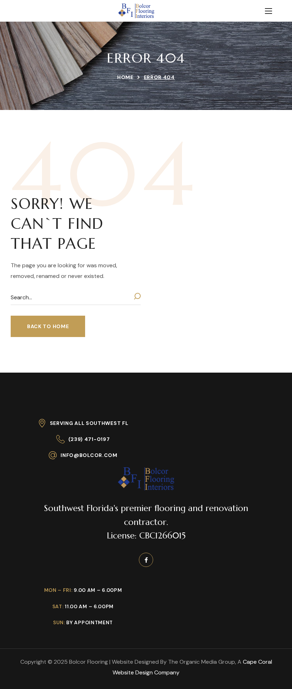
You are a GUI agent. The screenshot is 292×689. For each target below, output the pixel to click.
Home (125, 77)
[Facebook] (146, 560)
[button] (48, 326)
